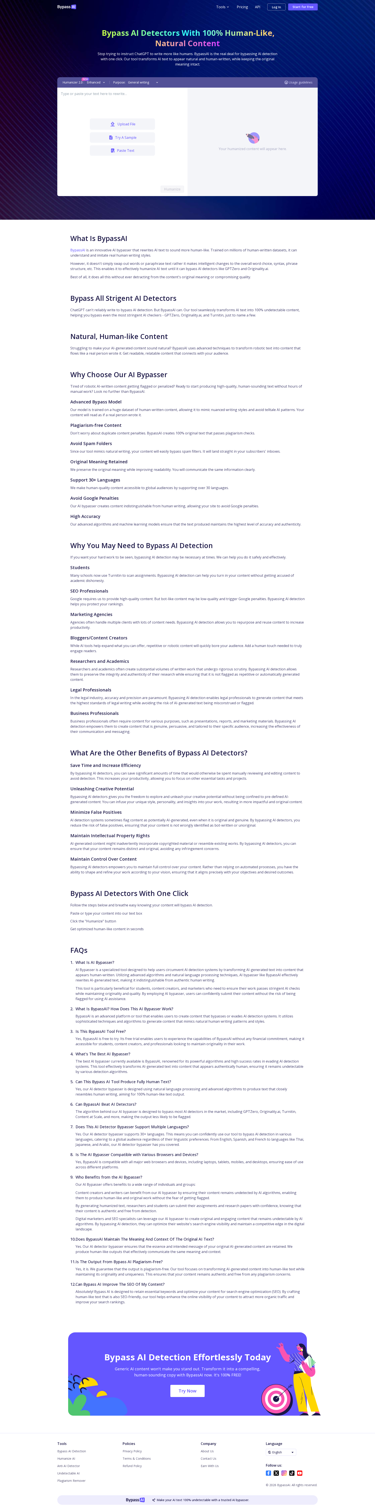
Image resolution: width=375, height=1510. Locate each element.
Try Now (187, 1391)
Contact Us (208, 1458)
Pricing (242, 7)
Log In (276, 7)
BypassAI (78, 250)
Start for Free (303, 7)
